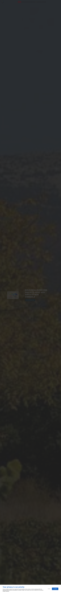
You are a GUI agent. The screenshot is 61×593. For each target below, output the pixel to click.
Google (4, 591)
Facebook (7, 591)
